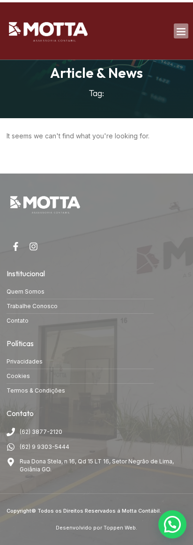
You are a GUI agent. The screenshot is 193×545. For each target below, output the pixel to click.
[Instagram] (33, 246)
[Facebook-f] (15, 246)
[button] (181, 30)
